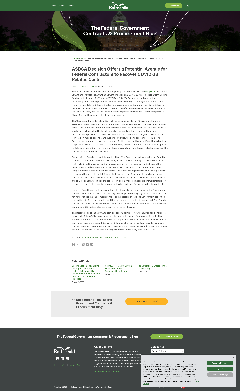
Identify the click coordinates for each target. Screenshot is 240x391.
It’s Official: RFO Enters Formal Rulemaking (152, 267)
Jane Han (90, 86)
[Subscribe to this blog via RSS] (57, 358)
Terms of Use (74, 365)
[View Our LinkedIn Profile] (62, 358)
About (62, 6)
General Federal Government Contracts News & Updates (104, 238)
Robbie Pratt (79, 86)
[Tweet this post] (83, 244)
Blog (83, 58)
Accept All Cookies (220, 363)
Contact (71, 6)
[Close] (233, 357)
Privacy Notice (60, 365)
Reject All (220, 369)
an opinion (150, 91)
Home (53, 6)
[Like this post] (87, 244)
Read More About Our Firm (106, 372)
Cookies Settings (220, 375)
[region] (188, 371)
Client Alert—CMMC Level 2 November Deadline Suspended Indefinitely (118, 268)
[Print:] (73, 244)
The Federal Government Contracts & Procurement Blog (120, 31)
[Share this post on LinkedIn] (91, 244)
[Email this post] (78, 244)
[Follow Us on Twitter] (67, 358)
